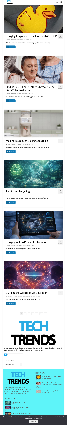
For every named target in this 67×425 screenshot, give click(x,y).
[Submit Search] (5, 355)
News (24, 39)
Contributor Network (12, 194)
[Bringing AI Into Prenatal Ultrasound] (33, 225)
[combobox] (13, 364)
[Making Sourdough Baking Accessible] (33, 123)
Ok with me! (33, 421)
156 (41, 314)
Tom (9, 39)
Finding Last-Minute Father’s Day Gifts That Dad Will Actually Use (49, 384)
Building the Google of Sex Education (20, 408)
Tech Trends (30, 93)
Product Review (29, 39)
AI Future (18, 245)
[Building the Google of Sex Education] (33, 275)
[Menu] (61, 2)
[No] (65, 420)
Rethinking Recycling (18, 402)
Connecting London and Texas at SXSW (21, 414)
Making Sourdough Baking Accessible (50, 391)
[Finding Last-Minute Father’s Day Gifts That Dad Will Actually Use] (33, 70)
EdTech (28, 296)
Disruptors (25, 194)
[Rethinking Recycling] (33, 174)
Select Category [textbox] (10, 364)
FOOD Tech (18, 93)
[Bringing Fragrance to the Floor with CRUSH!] (33, 19)
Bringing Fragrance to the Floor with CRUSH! (52, 377)
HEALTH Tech (23, 245)
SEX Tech (33, 296)
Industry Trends (19, 39)
